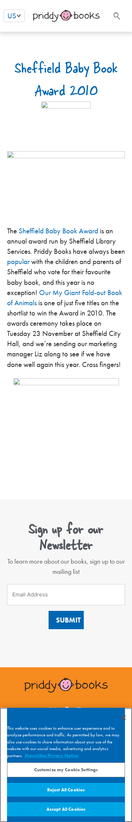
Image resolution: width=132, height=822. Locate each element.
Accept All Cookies (66, 809)
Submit (68, 620)
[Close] (123, 717)
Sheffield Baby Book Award (58, 230)
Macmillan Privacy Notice (51, 756)
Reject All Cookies (66, 790)
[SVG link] (116, 16)
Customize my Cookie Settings (66, 770)
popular (18, 261)
